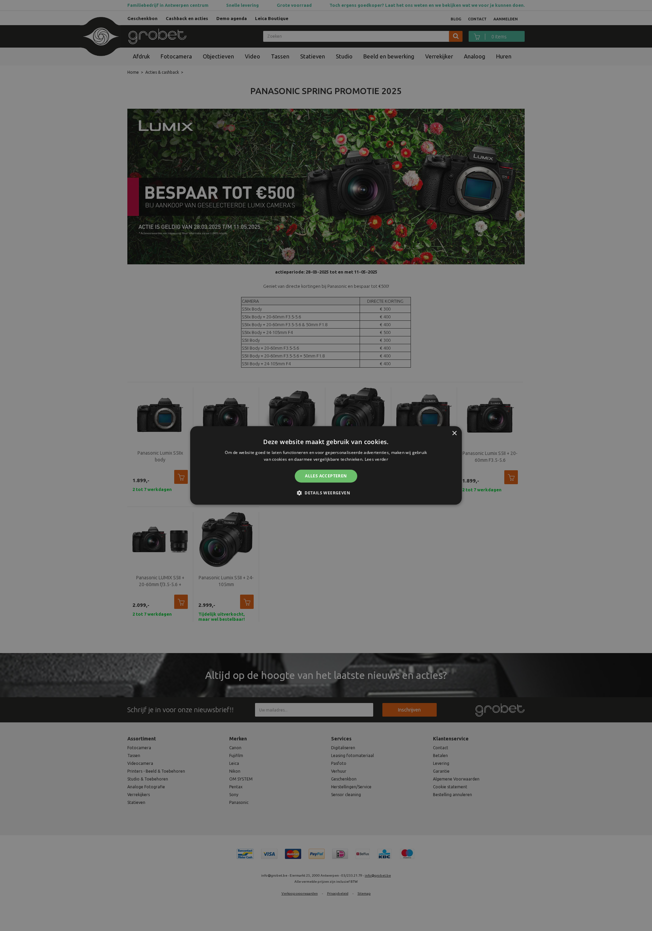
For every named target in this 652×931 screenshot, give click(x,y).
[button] (326, 493)
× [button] (454, 433)
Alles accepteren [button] (326, 476)
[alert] (326, 465)
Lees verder (376, 459)
